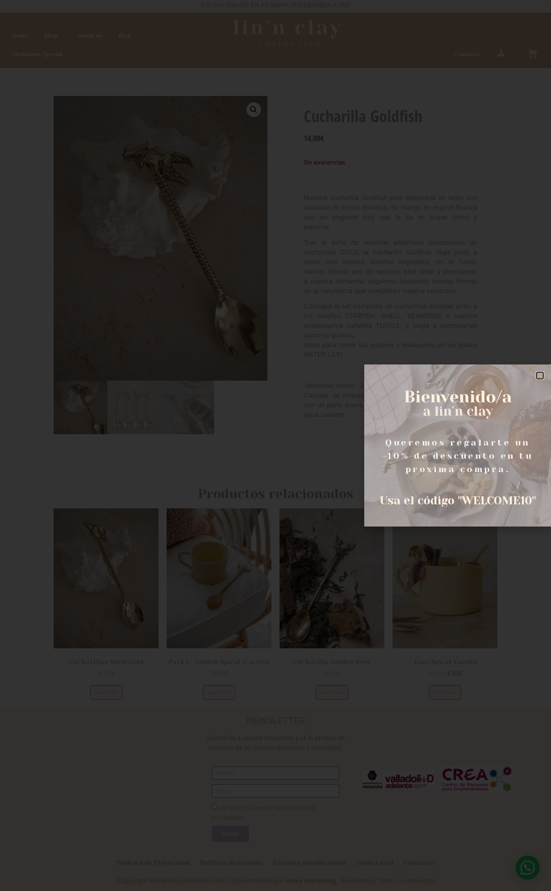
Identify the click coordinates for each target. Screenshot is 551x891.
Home (20, 36)
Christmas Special (37, 54)
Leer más (106, 692)
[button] (540, 376)
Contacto (467, 54)
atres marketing (311, 880)
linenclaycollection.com (191, 880)
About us (90, 36)
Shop (51, 36)
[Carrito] (532, 54)
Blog (125, 36)
